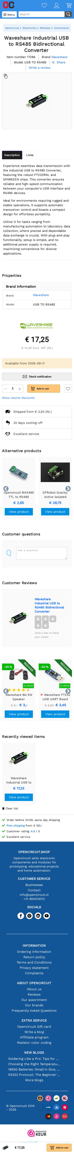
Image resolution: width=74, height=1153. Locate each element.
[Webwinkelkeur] (37, 1134)
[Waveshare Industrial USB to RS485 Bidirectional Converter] (18, 618)
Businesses (34, 885)
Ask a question (28, 550)
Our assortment (34, 1000)
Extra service (34, 1020)
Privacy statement (34, 968)
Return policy (34, 957)
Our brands (34, 1005)
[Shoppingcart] (65, 6)
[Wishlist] (41, 6)
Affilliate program (34, 1037)
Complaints (34, 973)
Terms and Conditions (34, 962)
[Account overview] (53, 6)
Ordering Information (34, 952)
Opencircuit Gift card (34, 1027)
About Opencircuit (34, 983)
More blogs (34, 1080)
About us (34, 989)
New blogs (34, 1052)
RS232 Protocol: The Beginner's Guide (34, 1075)
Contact (34, 890)
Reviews (34, 994)
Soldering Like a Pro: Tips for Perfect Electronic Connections (34, 1059)
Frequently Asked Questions (34, 1010)
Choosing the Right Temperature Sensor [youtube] (34, 1064)
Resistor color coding (34, 1043)
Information (34, 945)
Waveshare (41, 295)
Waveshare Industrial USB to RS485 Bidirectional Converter (49, 605)
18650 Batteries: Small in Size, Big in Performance (34, 1069)
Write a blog (34, 1032)
